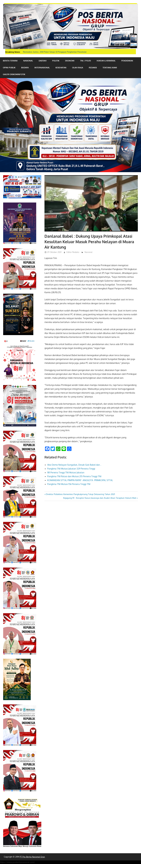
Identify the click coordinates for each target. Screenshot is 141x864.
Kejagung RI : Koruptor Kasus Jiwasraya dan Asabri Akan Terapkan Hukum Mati (99, 498)
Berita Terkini (10, 60)
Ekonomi (69, 60)
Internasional (42, 67)
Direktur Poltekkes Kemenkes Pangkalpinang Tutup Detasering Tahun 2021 (80, 494)
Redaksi (93, 67)
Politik (55, 60)
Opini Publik (9, 67)
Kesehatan (60, 67)
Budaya (25, 67)
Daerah (42, 60)
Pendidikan (127, 60)
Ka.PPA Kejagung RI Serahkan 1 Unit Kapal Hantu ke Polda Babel (49, 52)
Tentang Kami (110, 67)
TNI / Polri (85, 60)
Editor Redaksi (73, 252)
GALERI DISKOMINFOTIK (14, 74)
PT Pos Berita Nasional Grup (32, 857)
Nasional (28, 60)
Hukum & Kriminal (106, 60)
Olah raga (77, 67)
